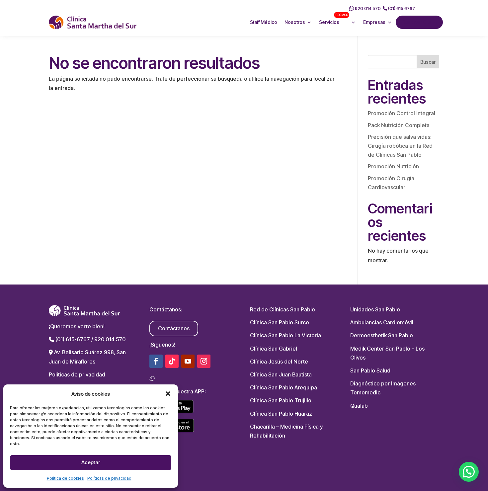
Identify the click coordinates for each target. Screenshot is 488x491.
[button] (168, 393)
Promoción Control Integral (401, 113)
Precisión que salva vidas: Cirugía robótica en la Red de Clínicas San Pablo (400, 145)
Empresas (374, 22)
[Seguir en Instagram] (203, 361)
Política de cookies (65, 478)
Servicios (333, 19)
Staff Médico (263, 22)
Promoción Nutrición (393, 166)
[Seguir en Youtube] (188, 361)
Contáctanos (174, 328)
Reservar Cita (416, 22)
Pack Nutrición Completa (399, 125)
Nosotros (295, 22)
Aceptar (90, 462)
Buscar (428, 62)
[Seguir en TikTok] (172, 361)
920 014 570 (367, 8)
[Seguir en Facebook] (156, 361)
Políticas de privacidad (109, 478)
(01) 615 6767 (401, 8)
